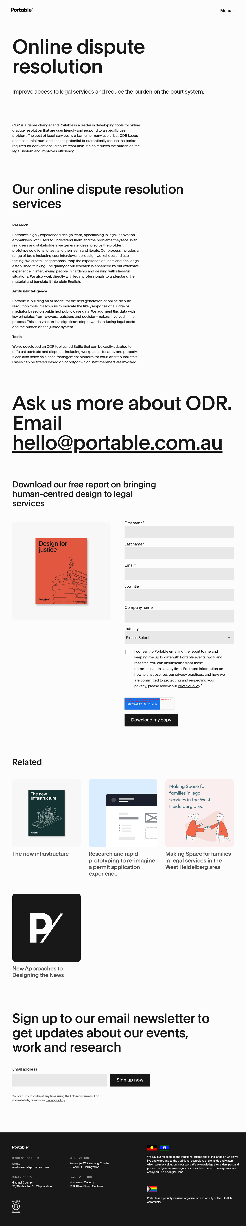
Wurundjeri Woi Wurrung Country (90, 1163)
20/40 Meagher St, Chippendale (32, 1186)
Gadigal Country (22, 1182)
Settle (78, 346)
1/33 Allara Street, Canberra (87, 1186)
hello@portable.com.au (117, 441)
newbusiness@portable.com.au (31, 1167)
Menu (226, 10)
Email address (24, 1069)
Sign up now (130, 1080)
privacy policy (55, 1100)
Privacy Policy (189, 685)
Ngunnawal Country (82, 1182)
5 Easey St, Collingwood (85, 1167)
